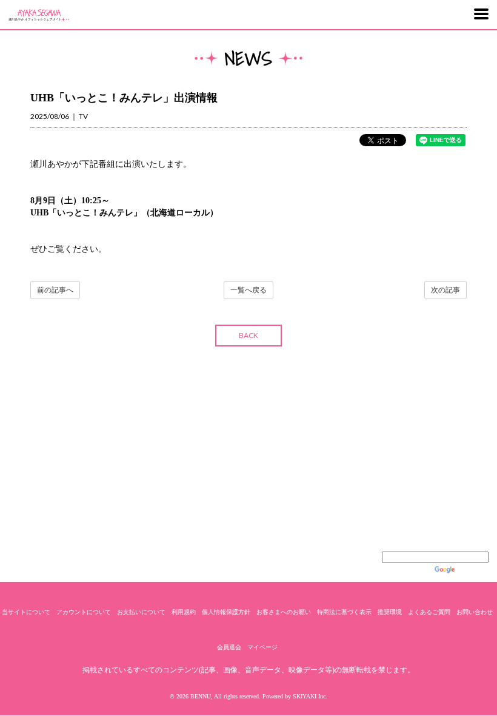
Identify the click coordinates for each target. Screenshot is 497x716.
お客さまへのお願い (283, 612)
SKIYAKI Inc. (310, 696)
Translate (473, 569)
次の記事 (445, 290)
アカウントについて (83, 612)
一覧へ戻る (248, 290)
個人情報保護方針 (226, 612)
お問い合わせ (474, 612)
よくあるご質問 (429, 612)
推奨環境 (390, 612)
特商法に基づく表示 (344, 612)
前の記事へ (55, 290)
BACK (248, 335)
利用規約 (184, 612)
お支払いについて (141, 612)
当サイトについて (26, 612)
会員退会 (229, 647)
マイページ (262, 647)
